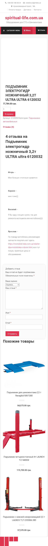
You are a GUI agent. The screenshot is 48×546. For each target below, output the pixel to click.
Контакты (37, 10)
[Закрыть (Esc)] (2, 539)
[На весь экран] (11, 539)
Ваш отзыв (11, 288)
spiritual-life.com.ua (24, 17)
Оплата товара (15, 10)
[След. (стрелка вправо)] (7, 543)
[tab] (24, 127)
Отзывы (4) (8, 127)
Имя (8, 313)
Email (8, 323)
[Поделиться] (7, 539)
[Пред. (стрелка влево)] (2, 543)
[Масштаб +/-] (16, 539)
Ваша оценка (11, 281)
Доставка (27, 10)
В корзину (9, 114)
